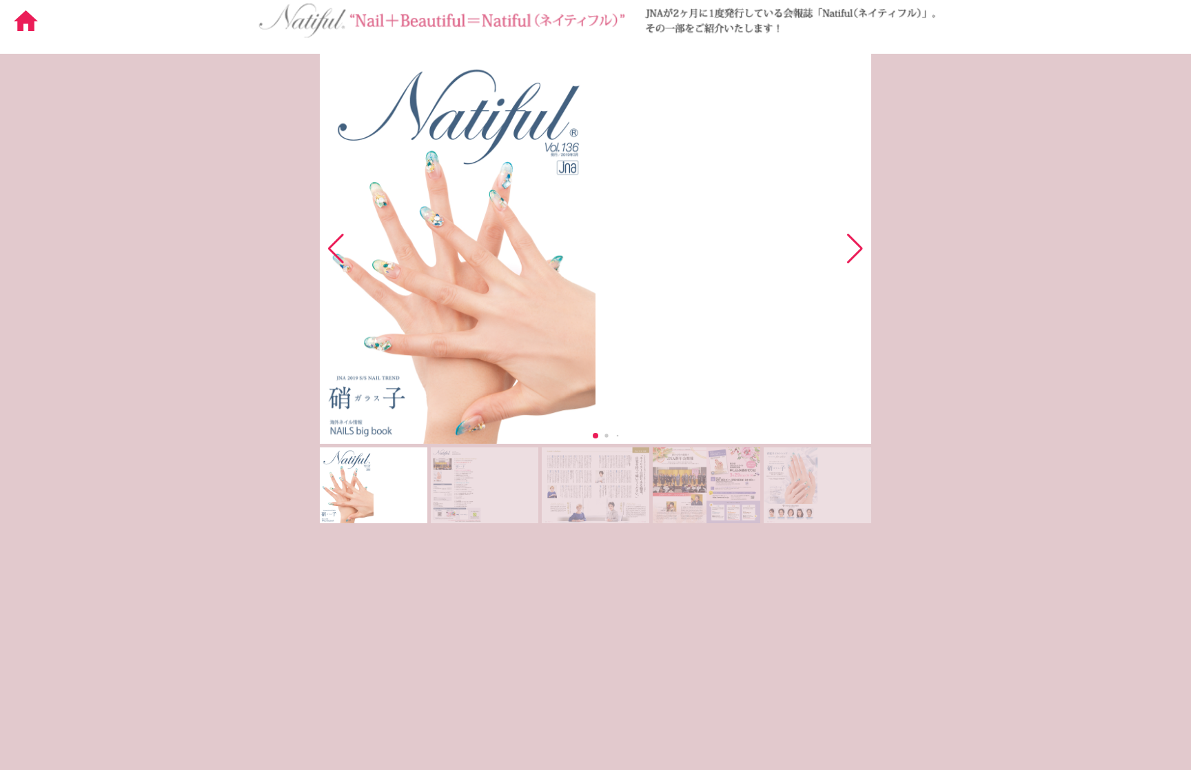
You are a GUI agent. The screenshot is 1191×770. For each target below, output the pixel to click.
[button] (855, 249)
